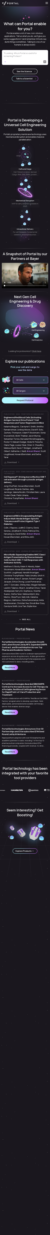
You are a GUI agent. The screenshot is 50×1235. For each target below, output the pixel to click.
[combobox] (16, 380)
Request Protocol (25, 400)
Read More (10, 667)
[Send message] (44, 61)
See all (26, 619)
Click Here (36, 351)
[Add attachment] (5, 61)
